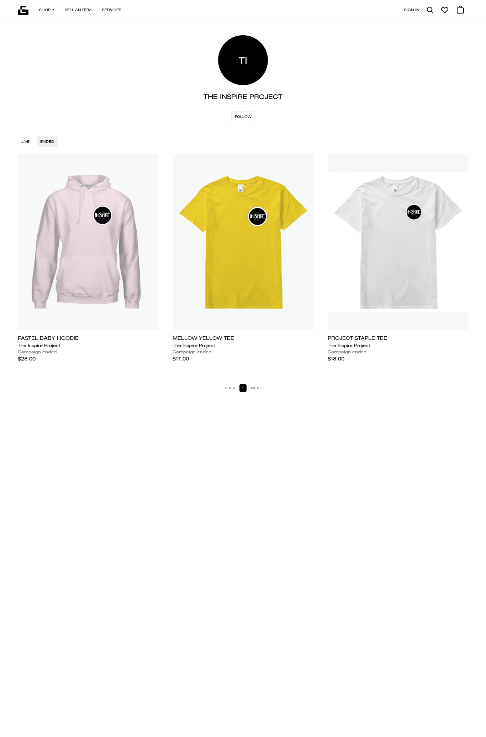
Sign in (411, 9)
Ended (47, 141)
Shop (45, 9)
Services (111, 9)
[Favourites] (445, 10)
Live (25, 141)
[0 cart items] (460, 10)
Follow (243, 116)
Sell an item (78, 9)
